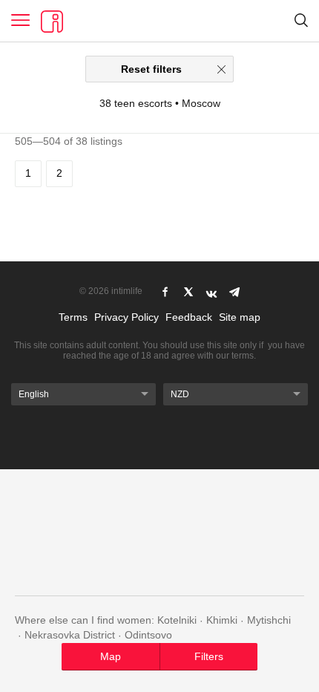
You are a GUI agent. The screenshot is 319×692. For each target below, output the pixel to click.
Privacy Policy (126, 317)
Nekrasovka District (69, 635)
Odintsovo (148, 635)
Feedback (188, 317)
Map (110, 656)
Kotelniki (177, 620)
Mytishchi (269, 620)
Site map (239, 317)
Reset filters (151, 69)
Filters (208, 656)
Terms (73, 317)
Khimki (221, 620)
